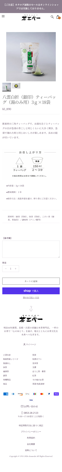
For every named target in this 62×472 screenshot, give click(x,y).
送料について (31, 450)
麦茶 (5, 375)
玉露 (34, 367)
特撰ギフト (37, 359)
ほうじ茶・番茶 (39, 371)
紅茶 (34, 375)
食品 (5, 383)
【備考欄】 (7, 238)
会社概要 (31, 444)
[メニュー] (3, 16)
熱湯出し (7, 363)
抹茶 (5, 367)
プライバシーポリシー (31, 431)
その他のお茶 (38, 379)
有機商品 (7, 379)
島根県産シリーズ (10, 359)
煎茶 (34, 355)
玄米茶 (35, 363)
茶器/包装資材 (38, 383)
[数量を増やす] (16, 269)
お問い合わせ (31, 406)
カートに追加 (31, 281)
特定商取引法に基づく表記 (31, 425)
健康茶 (6, 371)
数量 (4, 262)
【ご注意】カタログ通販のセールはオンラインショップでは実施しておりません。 (31, 6)
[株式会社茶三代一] (31, 17)
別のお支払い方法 (31, 297)
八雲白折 (7, 355)
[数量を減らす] (4, 269)
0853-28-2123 (31, 412)
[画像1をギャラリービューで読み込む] (31, 56)
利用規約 (31, 437)
